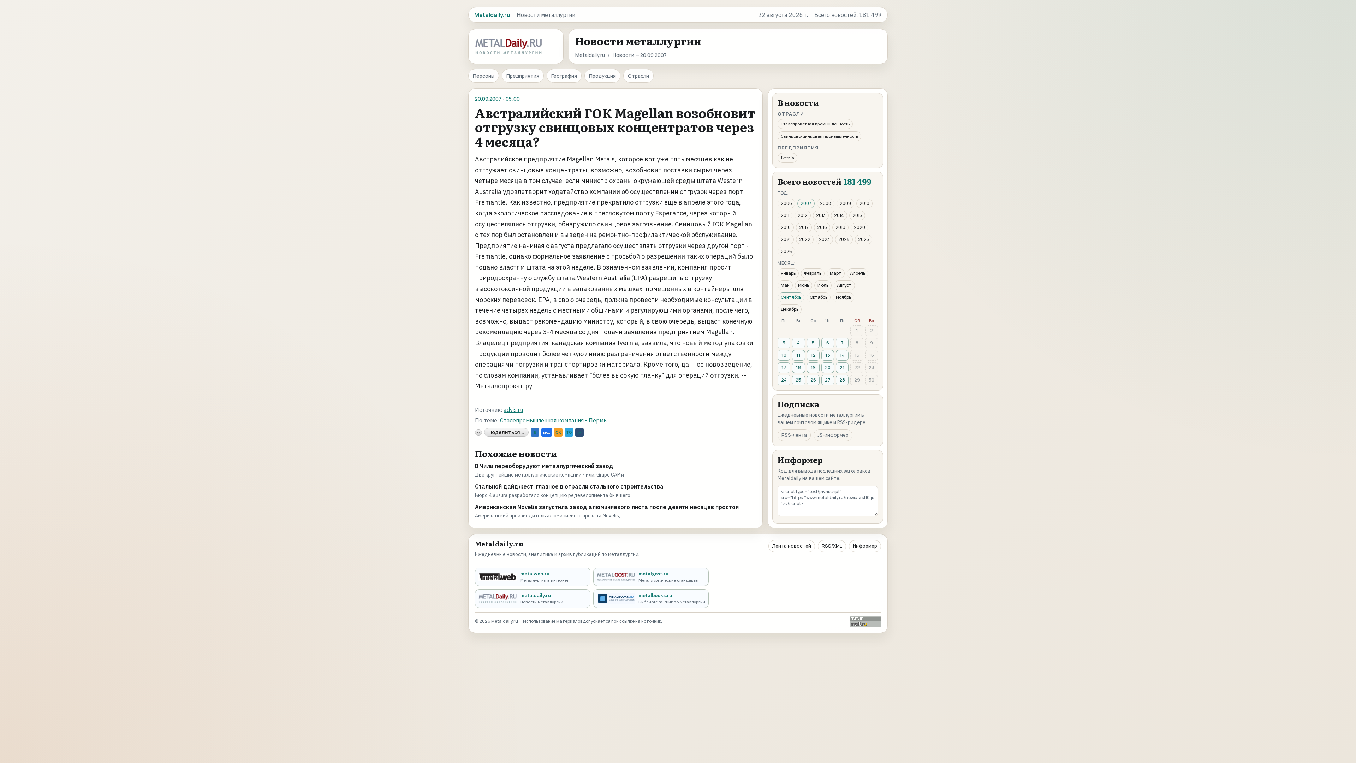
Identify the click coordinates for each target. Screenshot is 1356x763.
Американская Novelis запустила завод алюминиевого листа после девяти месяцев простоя (607, 506)
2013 (821, 215)
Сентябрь (791, 297)
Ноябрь (843, 297)
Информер (865, 546)
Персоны (483, 75)
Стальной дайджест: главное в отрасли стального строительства (569, 486)
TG (569, 432)
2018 (822, 227)
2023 (824, 239)
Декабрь (789, 309)
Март (835, 273)
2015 (857, 215)
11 (798, 355)
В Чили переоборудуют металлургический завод (544, 465)
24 (784, 380)
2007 (806, 203)
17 (783, 367)
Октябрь (818, 297)
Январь (788, 273)
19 (813, 367)
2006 (786, 203)
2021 (786, 239)
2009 (845, 203)
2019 (840, 227)
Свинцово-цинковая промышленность (819, 136)
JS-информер (833, 435)
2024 (844, 239)
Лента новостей (791, 546)
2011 (785, 215)
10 (783, 355)
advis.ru (513, 409)
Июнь (803, 285)
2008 (825, 203)
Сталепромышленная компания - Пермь (553, 420)
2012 (803, 215)
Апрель (857, 273)
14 (842, 355)
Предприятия (522, 75)
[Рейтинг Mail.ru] (865, 621)
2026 (786, 251)
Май (785, 285)
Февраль (812, 273)
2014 (839, 215)
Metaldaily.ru (590, 55)
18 (798, 367)
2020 (859, 227)
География (564, 75)
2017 (804, 227)
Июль (822, 285)
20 (828, 367)
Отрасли (638, 75)
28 (842, 380)
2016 (786, 227)
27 (828, 380)
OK (558, 432)
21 (842, 367)
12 (813, 355)
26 (813, 380)
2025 (863, 239)
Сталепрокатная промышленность (815, 123)
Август (844, 285)
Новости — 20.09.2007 (640, 55)
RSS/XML (832, 546)
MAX (546, 432)
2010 (864, 203)
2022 (804, 239)
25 (798, 380)
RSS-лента (794, 435)
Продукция (602, 75)
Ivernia (787, 157)
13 (827, 355)
